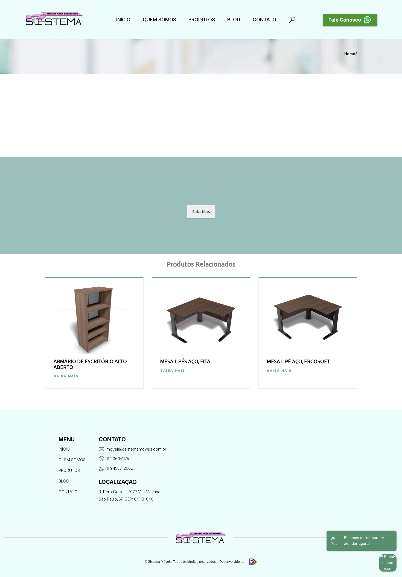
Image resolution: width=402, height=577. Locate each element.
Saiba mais (66, 376)
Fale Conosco (344, 20)
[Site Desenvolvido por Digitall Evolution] (252, 561)
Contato (264, 19)
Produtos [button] (201, 19)
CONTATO (68, 491)
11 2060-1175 (117, 458)
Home (349, 54)
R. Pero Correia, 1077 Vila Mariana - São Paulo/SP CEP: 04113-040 (131, 495)
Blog (233, 19)
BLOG (64, 481)
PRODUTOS (69, 470)
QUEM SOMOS (159, 19)
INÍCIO (123, 19)
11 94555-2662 (119, 468)
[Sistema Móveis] (55, 19)
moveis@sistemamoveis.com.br (136, 449)
